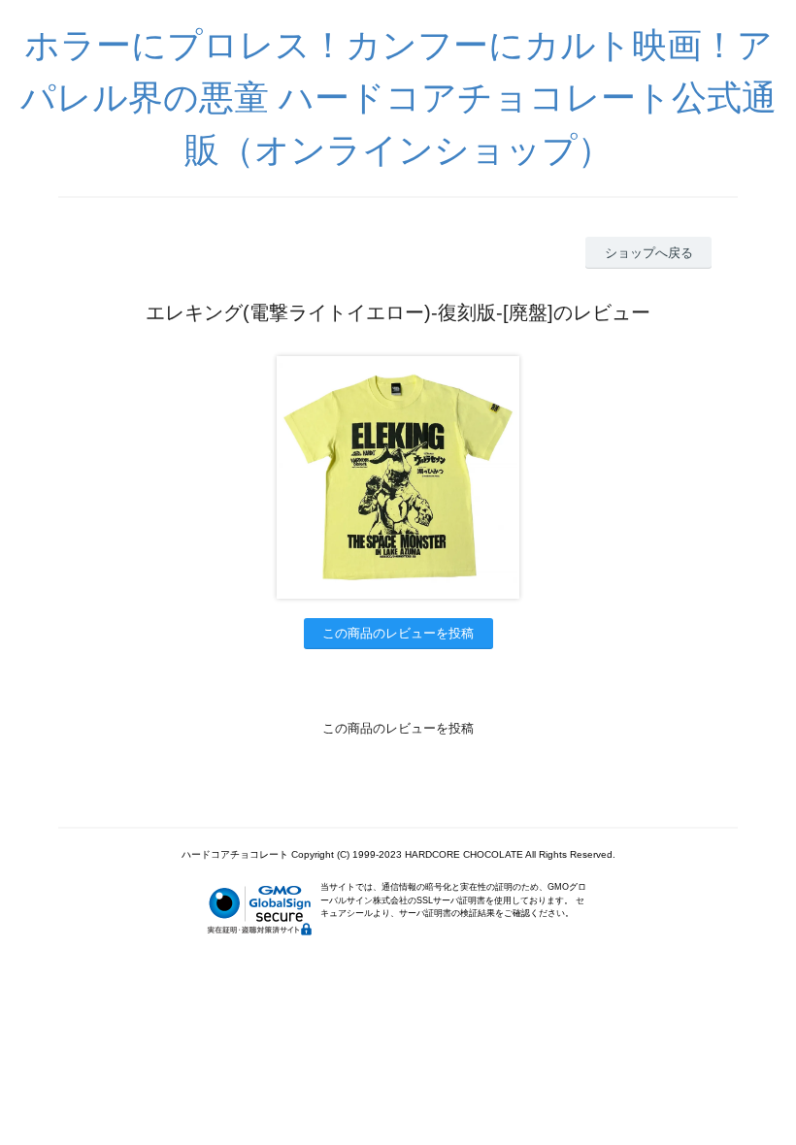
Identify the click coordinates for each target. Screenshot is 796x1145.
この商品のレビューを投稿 (398, 633)
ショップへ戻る (649, 252)
